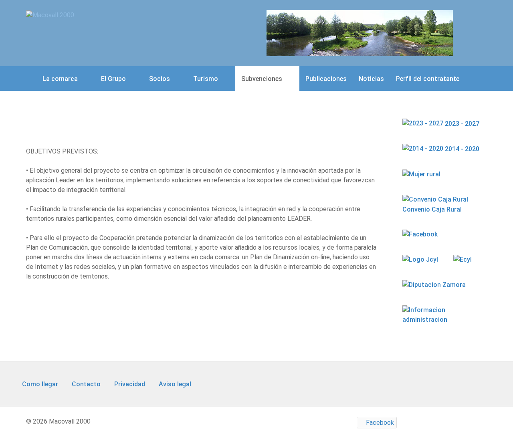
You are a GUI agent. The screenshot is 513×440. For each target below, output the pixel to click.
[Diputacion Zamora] (434, 284)
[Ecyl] (463, 259)
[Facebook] (420, 234)
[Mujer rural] (422, 174)
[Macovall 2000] (50, 14)
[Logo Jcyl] (421, 259)
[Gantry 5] (360, 32)
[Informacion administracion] (441, 319)
